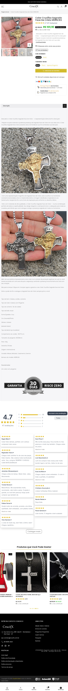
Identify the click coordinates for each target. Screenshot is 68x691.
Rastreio (37, 641)
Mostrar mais (6, 511)
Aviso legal (4, 655)
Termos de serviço (7, 667)
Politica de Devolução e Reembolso (12, 661)
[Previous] (4, 572)
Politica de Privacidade (8, 658)
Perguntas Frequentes (42, 632)
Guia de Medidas (42, 50)
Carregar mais (34, 531)
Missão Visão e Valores (42, 626)
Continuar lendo (41, 42)
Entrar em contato (41, 629)
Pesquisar (38, 638)
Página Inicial (5, 12)
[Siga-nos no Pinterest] (9, 646)
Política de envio (6, 664)
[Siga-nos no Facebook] (2, 646)
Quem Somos (39, 635)
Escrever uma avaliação (57, 413)
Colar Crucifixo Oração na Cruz (47, 595)
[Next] (63, 572)
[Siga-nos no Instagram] (5, 646)
